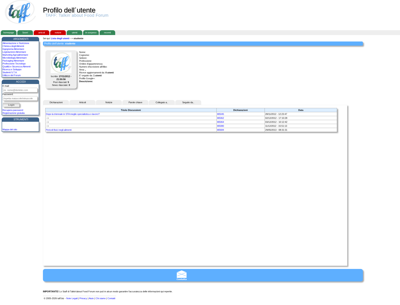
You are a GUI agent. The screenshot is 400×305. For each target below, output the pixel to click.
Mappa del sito (9, 129)
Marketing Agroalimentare (15, 55)
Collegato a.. (162, 102)
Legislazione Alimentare (14, 52)
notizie (58, 32)
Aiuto (91, 298)
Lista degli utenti (60, 38)
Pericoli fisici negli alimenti (58, 130)
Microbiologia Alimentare (14, 57)
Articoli (82, 102)
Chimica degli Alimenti (13, 46)
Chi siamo (101, 298)
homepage (8, 32)
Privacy (83, 298)
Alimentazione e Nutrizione (15, 43)
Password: (7, 94)
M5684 (220, 130)
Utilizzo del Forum (11, 75)
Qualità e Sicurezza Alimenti (16, 66)
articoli (41, 32)
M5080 (220, 126)
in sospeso (90, 32)
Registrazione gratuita (13, 113)
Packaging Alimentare (13, 60)
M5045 (220, 114)
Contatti (111, 298)
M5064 (220, 122)
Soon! (25, 32)
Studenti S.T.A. (9, 72)
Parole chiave (135, 102)
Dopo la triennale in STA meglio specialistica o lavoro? (73, 114)
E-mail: (5, 86)
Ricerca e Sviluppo (11, 69)
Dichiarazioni (56, 102)
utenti (74, 32)
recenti (107, 32)
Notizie (108, 102)
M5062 (220, 118)
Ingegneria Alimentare (13, 49)
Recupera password (12, 110)
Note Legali (72, 298)
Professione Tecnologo (14, 63)
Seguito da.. (188, 102)
